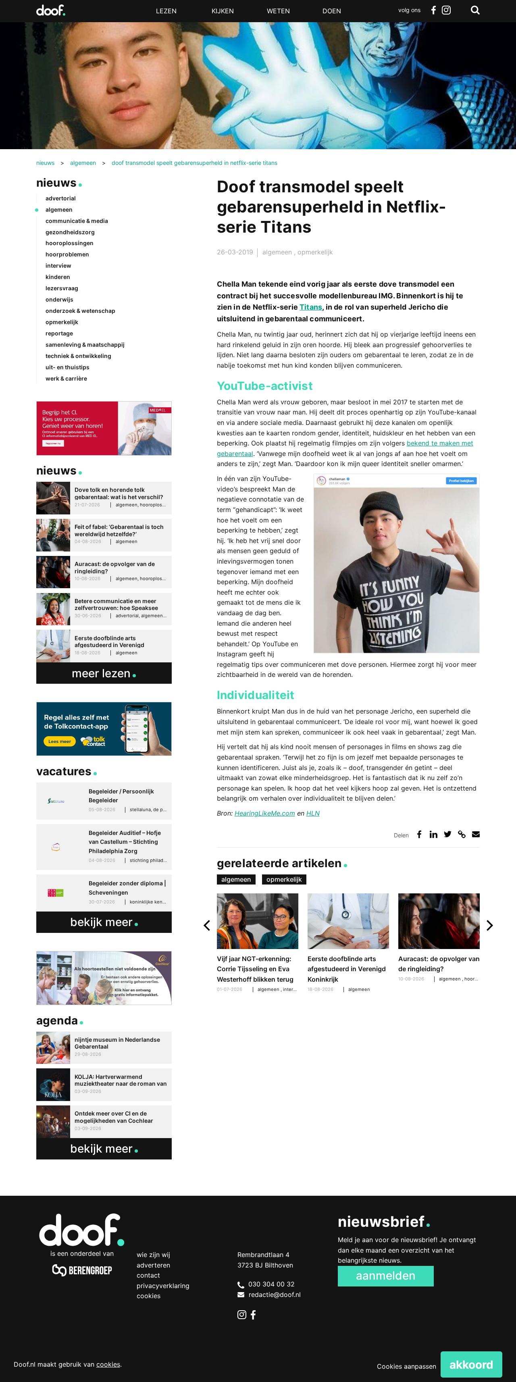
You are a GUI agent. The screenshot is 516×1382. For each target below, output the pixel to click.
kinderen (58, 276)
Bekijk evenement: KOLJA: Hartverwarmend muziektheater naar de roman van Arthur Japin (104, 1084)
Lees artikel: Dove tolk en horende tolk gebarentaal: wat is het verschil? (104, 498)
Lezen (166, 11)
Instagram (446, 10)
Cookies (148, 1296)
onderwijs (59, 299)
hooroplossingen (70, 242)
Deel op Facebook (419, 834)
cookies (108, 1364)
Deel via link (462, 834)
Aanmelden (386, 1275)
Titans (311, 307)
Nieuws (56, 182)
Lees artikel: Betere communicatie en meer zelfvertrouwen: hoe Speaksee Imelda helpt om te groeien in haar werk (104, 609)
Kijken (223, 11)
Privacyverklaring (163, 1286)
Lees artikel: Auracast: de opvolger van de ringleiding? (439, 938)
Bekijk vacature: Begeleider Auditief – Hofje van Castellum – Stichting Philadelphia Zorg (104, 847)
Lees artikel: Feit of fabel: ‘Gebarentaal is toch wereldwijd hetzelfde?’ (104, 535)
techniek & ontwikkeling (78, 355)
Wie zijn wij (153, 1255)
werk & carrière (66, 378)
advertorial (61, 198)
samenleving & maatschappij (85, 344)
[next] (489, 925)
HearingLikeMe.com (265, 813)
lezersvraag (62, 288)
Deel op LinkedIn (433, 834)
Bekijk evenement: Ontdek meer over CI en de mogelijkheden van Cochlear (104, 1121)
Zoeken (475, 10)
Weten (278, 11)
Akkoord (471, 1365)
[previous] (208, 925)
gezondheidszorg (70, 232)
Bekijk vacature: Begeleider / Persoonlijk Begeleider (104, 801)
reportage (59, 333)
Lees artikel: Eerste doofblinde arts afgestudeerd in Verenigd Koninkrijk (348, 944)
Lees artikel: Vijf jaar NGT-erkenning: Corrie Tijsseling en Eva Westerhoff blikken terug (258, 944)
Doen (331, 11)
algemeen (278, 252)
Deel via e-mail (476, 834)
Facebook (433, 10)
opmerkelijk (315, 252)
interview (293, 989)
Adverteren (153, 1265)
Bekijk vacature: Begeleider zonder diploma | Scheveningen (104, 893)
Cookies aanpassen (406, 1366)
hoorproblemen (67, 254)
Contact (148, 1275)
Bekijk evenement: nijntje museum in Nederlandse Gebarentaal (104, 1048)
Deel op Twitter (448, 834)
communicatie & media (77, 220)
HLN (313, 813)
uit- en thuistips (67, 367)
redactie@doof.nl (275, 1294)
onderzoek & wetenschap (80, 310)
